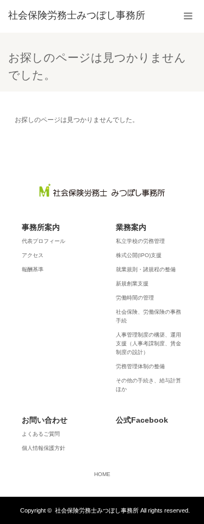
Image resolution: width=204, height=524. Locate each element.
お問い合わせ (44, 420)
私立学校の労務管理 (140, 241)
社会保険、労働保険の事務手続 (148, 316)
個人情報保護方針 (43, 448)
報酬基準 (33, 269)
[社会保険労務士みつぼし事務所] (76, 15)
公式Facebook (142, 420)
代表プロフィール (43, 241)
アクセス (33, 255)
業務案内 (131, 227)
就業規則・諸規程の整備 (146, 269)
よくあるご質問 (41, 434)
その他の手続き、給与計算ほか (148, 384)
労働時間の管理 (135, 298)
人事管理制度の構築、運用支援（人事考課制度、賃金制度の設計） (148, 343)
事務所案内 (41, 227)
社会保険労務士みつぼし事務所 (97, 510)
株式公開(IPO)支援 (139, 255)
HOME (102, 474)
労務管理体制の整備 (140, 366)
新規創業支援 (132, 284)
